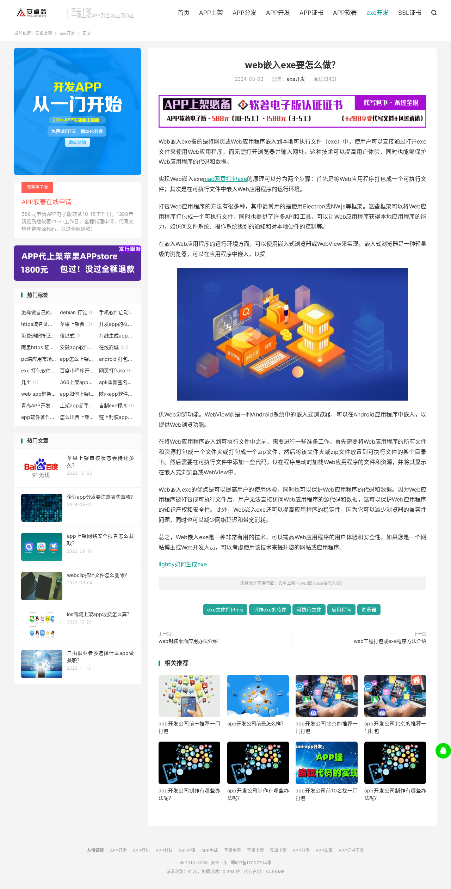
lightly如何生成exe (183, 564)
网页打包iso (115, 370)
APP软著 (345, 12)
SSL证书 (409, 12)
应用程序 (341, 610)
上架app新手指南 (77, 405)
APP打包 (141, 850)
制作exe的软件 (269, 610)
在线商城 (113, 347)
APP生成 (209, 850)
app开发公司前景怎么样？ (256, 723)
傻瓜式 (71, 336)
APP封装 (164, 850)
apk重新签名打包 (116, 382)
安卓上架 (38, 12)
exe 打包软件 (38, 370)
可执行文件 (309, 610)
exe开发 (377, 12)
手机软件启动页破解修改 (116, 312)
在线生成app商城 (116, 336)
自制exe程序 (116, 405)
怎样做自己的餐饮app (38, 312)
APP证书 (311, 12)
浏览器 (369, 610)
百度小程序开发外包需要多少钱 (77, 370)
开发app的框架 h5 (116, 324)
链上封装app (116, 417)
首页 (184, 12)
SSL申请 (187, 850)
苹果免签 (232, 850)
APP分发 (245, 12)
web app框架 (38, 394)
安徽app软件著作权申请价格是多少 (77, 347)
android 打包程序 (116, 359)
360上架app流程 (77, 382)
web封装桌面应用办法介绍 (188, 641)
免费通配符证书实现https (38, 336)
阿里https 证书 (38, 347)
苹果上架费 (76, 324)
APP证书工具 (351, 850)
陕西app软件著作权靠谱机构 (116, 394)
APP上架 (211, 12)
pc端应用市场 (38, 359)
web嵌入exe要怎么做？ (292, 65)
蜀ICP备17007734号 (251, 862)
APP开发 (278, 12)
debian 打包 (77, 312)
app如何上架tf (77, 394)
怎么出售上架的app (77, 417)
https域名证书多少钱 (38, 324)
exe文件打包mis (225, 610)
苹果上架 (255, 850)
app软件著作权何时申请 (38, 417)
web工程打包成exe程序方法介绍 (390, 641)
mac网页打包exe (225, 178)
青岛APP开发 (38, 405)
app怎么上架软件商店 (77, 359)
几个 (29, 382)
